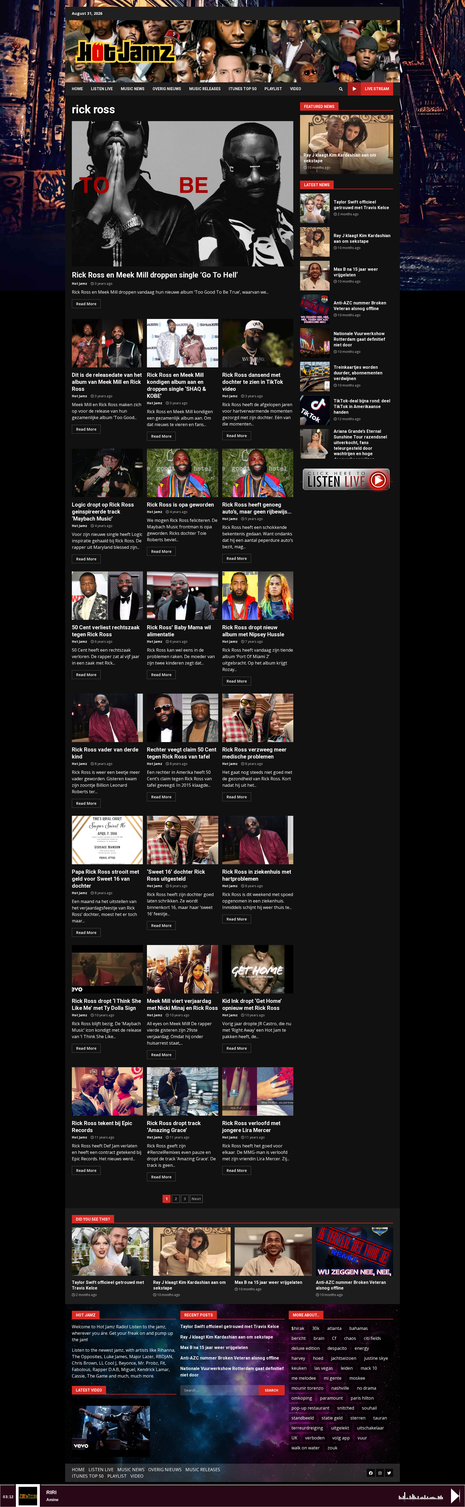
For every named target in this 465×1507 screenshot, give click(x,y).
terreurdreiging (307, 1428)
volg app (341, 1438)
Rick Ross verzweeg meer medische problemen (257, 718)
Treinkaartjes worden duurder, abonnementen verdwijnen (315, 376)
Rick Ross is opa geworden (182, 473)
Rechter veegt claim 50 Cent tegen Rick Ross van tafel (182, 718)
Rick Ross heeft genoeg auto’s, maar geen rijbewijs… (257, 473)
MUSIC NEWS (133, 89)
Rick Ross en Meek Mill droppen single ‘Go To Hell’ (182, 193)
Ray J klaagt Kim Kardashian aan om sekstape (315, 242)
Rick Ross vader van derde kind (107, 718)
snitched (345, 1408)
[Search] (341, 89)
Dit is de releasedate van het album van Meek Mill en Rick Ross (107, 343)
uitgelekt (340, 1428)
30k (315, 1328)
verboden (315, 1438)
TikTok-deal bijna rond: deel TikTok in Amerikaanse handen (315, 410)
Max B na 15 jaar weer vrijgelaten (315, 275)
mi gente (332, 1378)
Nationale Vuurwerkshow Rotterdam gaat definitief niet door (315, 343)
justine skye (376, 1358)
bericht (298, 1338)
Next (196, 1198)
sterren (357, 1418)
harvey (298, 1358)
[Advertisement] (301, 47)
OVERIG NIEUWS (167, 89)
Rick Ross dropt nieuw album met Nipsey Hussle (257, 595)
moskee (357, 1378)
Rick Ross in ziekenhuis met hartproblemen (257, 840)
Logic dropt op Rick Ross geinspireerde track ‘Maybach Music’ (107, 473)
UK (294, 1438)
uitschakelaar (370, 1428)
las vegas (323, 1368)
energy (362, 1348)
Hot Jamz (79, 283)
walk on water (305, 1448)
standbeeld (302, 1418)
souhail (369, 1408)
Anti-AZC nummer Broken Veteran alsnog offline (315, 309)
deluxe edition (305, 1348)
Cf (334, 1338)
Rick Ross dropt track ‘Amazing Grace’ (182, 1091)
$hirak (297, 1328)
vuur (362, 1438)
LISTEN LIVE (102, 89)
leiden (347, 1368)
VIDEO (295, 89)
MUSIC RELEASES (205, 89)
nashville (340, 1388)
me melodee (303, 1378)
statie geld (332, 1418)
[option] (346, 144)
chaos (350, 1338)
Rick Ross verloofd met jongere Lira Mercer (257, 1091)
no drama (366, 1388)
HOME (77, 89)
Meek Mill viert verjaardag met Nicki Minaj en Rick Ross (182, 969)
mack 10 (369, 1368)
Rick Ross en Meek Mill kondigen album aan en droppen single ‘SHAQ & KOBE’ (182, 343)
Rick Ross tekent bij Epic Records (107, 1091)
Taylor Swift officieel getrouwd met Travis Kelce (315, 208)
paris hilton (362, 1398)
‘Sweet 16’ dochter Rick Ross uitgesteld (182, 840)
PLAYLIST (273, 89)
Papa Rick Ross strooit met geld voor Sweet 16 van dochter (107, 840)
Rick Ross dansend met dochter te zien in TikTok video (257, 343)
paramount (331, 1398)
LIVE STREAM (377, 89)
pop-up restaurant (310, 1408)
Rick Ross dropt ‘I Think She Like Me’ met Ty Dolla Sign (107, 969)
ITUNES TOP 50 (242, 89)
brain (318, 1338)
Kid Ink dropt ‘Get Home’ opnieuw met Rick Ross (257, 969)
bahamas (358, 1328)
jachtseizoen (343, 1358)
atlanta (334, 1328)
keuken (299, 1368)
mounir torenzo (307, 1388)
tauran (380, 1418)
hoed (318, 1358)
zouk (332, 1448)
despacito (337, 1348)
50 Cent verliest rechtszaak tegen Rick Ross (107, 595)
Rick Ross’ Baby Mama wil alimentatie (182, 595)
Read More (86, 303)
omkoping (301, 1398)
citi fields (372, 1338)
